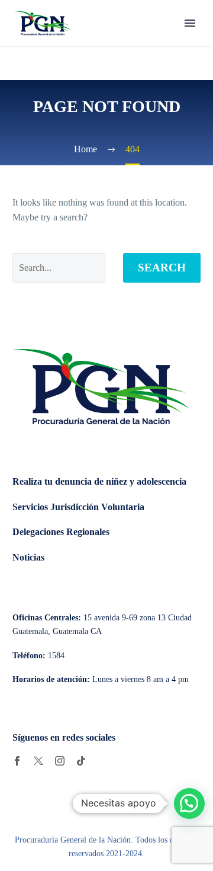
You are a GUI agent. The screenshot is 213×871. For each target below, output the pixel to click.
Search (162, 267)
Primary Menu (190, 23)
